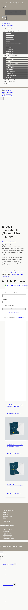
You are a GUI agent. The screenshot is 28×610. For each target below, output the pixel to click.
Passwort (5, 299)
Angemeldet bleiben (10, 305)
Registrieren (21, 317)
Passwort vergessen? (14, 312)
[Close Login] (1, 552)
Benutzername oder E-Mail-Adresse (12, 293)
